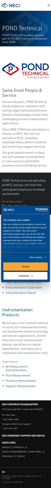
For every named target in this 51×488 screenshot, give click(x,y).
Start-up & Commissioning (23, 282)
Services (6, 447)
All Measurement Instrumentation (17, 368)
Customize (24, 276)
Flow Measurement (18, 375)
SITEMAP (6, 478)
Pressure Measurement (21, 380)
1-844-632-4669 (10, 428)
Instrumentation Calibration (24, 287)
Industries (35, 451)
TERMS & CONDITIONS (12, 476)
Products (19, 447)
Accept (25, 266)
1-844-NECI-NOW (10, 419)
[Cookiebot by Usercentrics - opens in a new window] (36, 210)
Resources (7, 456)
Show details (35, 257)
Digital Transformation (14, 451)
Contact (21, 456)
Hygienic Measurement (20, 386)
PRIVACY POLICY (32, 476)
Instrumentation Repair (21, 293)
